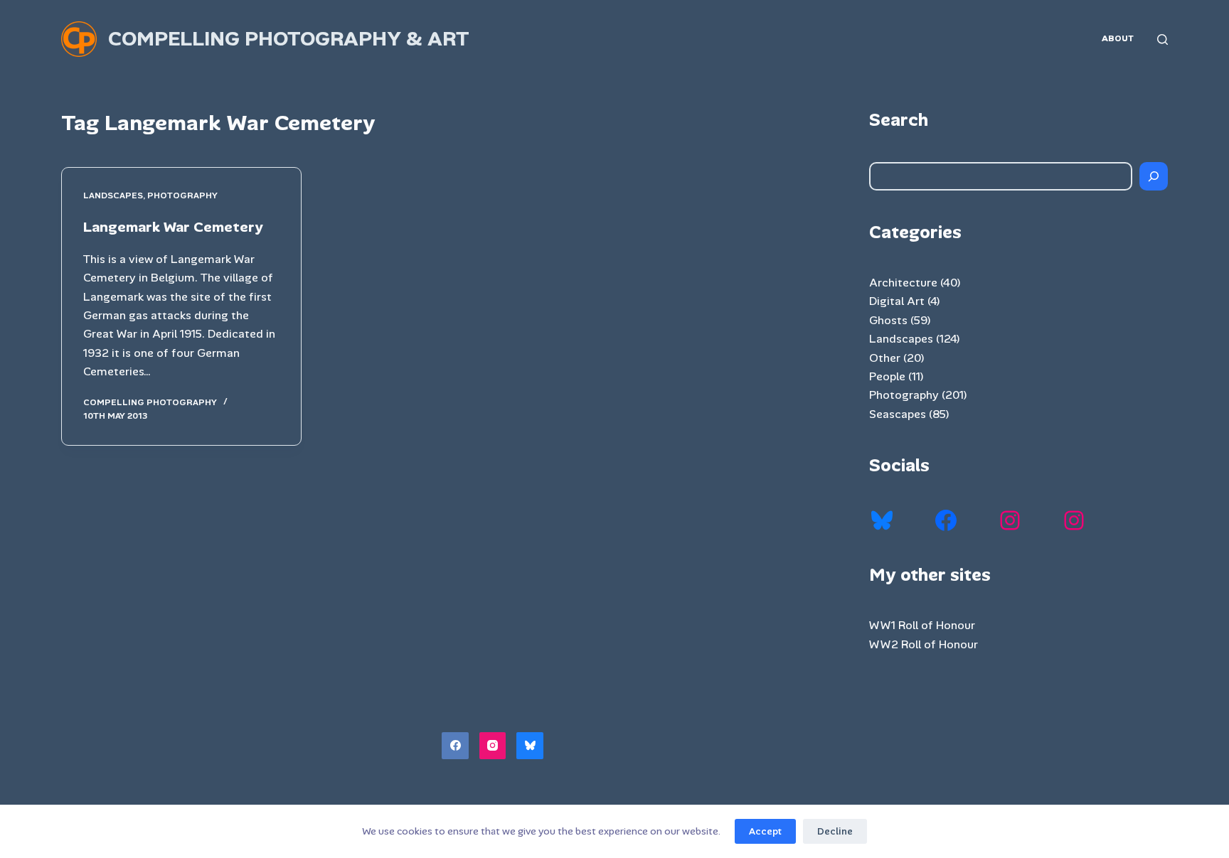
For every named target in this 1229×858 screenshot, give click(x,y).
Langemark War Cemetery (173, 227)
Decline (835, 831)
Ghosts (888, 320)
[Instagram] (492, 745)
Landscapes (113, 195)
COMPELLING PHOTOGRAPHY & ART (288, 39)
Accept (765, 831)
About (1118, 38)
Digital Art (897, 301)
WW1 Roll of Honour (922, 625)
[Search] (1162, 39)
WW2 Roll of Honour (923, 644)
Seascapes (897, 414)
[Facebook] (455, 745)
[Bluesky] (529, 745)
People (887, 376)
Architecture (903, 282)
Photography (182, 195)
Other (884, 357)
